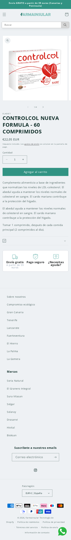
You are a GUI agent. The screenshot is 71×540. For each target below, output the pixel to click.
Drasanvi (12, 419)
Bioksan (12, 435)
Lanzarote (13, 328)
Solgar (11, 404)
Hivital (11, 427)
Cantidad (7, 152)
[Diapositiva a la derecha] (43, 107)
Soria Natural (15, 380)
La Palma (12, 351)
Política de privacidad (54, 522)
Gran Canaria (15, 312)
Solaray (11, 411)
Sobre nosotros (16, 296)
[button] (4, 14)
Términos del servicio (27, 527)
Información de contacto (37, 532)
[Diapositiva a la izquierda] (28, 107)
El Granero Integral (19, 388)
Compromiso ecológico (21, 304)
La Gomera (13, 359)
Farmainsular (32, 517)
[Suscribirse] (55, 457)
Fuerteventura (16, 335)
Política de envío (49, 527)
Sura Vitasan (15, 396)
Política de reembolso (28, 522)
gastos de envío (31, 144)
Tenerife (12, 320)
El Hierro (12, 343)
